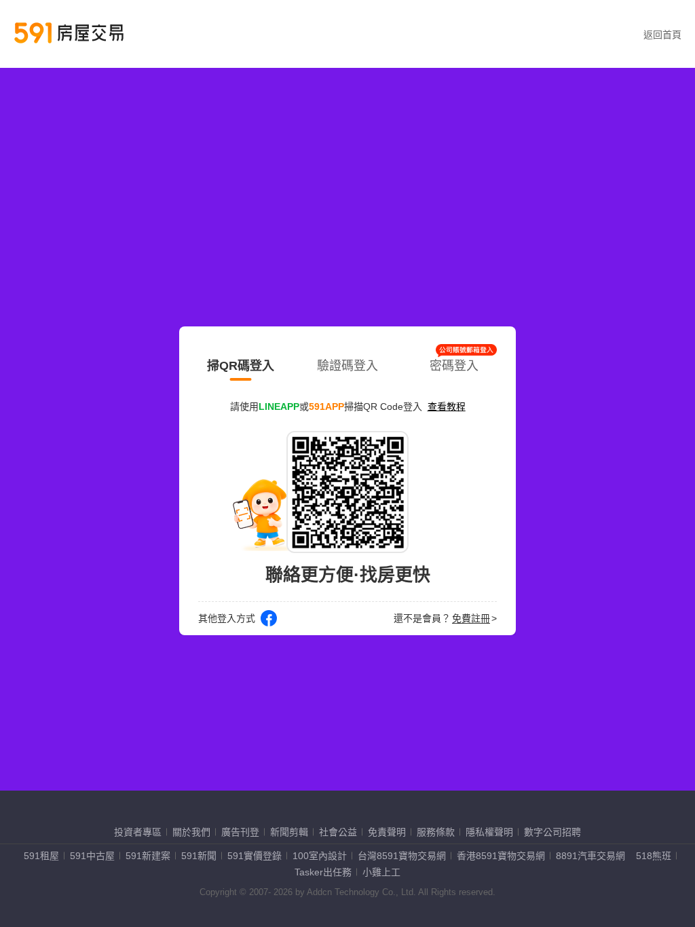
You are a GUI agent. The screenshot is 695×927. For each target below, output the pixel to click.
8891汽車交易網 (590, 855)
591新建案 (148, 855)
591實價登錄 (254, 855)
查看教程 (447, 406)
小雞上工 (381, 872)
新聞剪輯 (289, 832)
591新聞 (199, 855)
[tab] (240, 363)
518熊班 (653, 855)
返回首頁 (662, 34)
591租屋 (41, 855)
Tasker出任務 (323, 872)
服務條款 (436, 832)
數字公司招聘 (552, 832)
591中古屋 (92, 855)
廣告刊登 (240, 832)
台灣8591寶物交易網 (402, 855)
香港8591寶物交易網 (501, 855)
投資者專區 (138, 832)
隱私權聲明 (489, 832)
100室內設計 (320, 855)
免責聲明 (387, 832)
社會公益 (338, 832)
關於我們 (191, 832)
